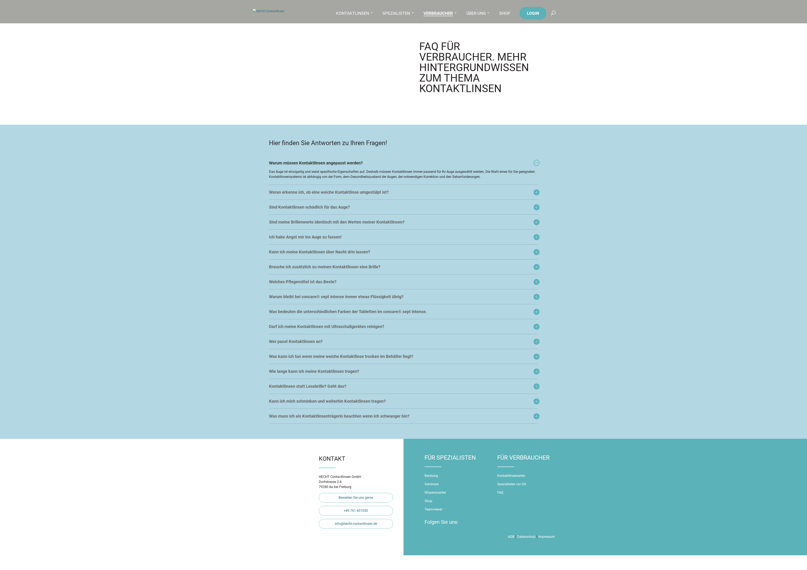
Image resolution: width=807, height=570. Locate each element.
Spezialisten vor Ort (511, 484)
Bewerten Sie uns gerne (356, 498)
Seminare (432, 484)
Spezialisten (396, 13)
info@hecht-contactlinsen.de (356, 524)
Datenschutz (526, 537)
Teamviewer (433, 509)
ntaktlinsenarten (513, 476)
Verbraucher (438, 13)
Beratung (432, 476)
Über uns (476, 13)
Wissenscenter (435, 493)
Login (533, 13)
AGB (511, 537)
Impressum (546, 537)
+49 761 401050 (356, 511)
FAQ (500, 493)
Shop (504, 13)
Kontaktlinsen (352, 13)
